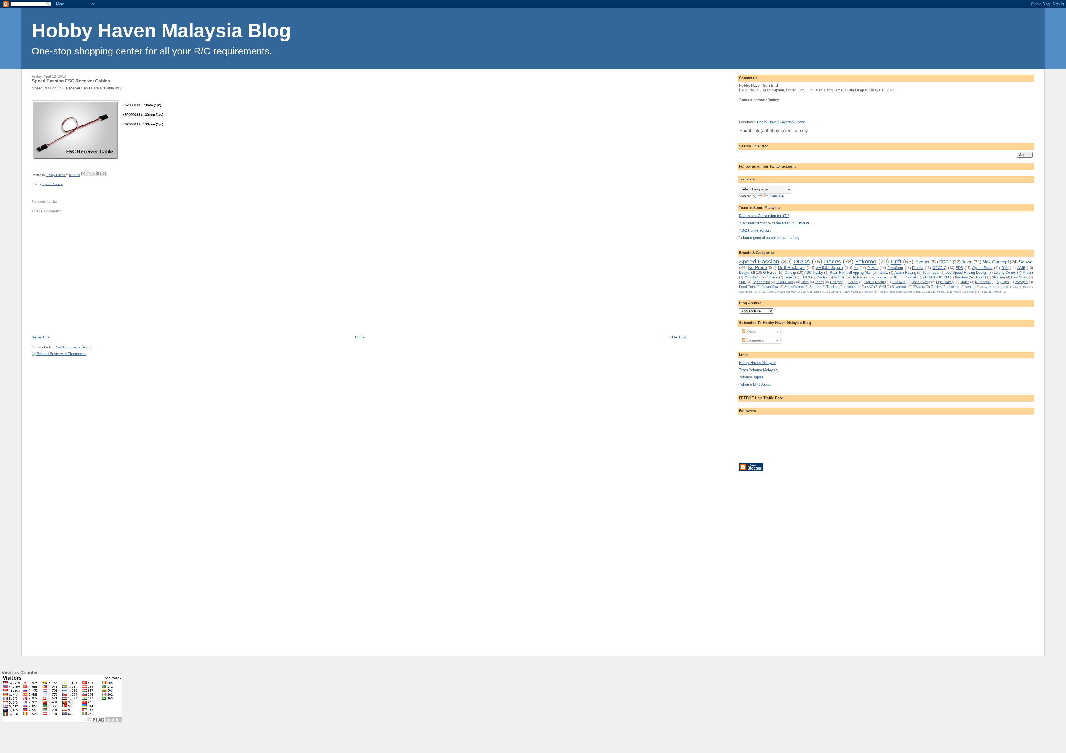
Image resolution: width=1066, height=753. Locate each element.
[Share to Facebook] (99, 173)
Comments (754, 340)
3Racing (998, 277)
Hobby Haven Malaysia (757, 363)
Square (815, 286)
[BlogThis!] (88, 173)
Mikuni (1027, 272)
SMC (742, 282)
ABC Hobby (813, 272)
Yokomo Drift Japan (755, 384)
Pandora (961, 277)
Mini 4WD (752, 277)
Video (958, 291)
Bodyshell (747, 272)
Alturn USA (987, 286)
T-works (833, 291)
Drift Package (791, 267)
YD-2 (970, 291)
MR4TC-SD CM (937, 277)
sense (969, 286)
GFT (1026, 286)
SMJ (882, 286)
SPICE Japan (829, 267)
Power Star (769, 286)
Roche (839, 277)
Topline (880, 277)
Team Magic (850, 291)
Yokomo (865, 261)
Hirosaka (899, 282)
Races (832, 261)
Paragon (1021, 282)
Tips (880, 291)
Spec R (819, 291)
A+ (856, 268)
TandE (883, 272)
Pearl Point (747, 286)
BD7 (1002, 286)
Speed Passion (52, 184)
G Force (769, 272)
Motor (964, 282)
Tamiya (936, 286)
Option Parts (982, 268)
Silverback (899, 286)
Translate (776, 196)
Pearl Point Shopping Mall (850, 272)
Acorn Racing (905, 272)
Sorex (789, 277)
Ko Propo (757, 267)
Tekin (967, 262)
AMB (1021, 268)
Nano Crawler (787, 291)
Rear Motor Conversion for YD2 (764, 216)
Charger (836, 282)
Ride (1005, 268)
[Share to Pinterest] (104, 173)
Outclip (790, 272)
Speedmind (761, 282)
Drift (896, 261)
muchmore (852, 286)
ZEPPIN (980, 277)
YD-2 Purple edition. (755, 230)
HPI (760, 291)
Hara (770, 291)
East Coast (1019, 277)
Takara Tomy (785, 282)
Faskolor (912, 277)
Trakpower (895, 291)
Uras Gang (914, 291)
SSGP (945, 262)
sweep (997, 291)
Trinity (819, 282)
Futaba (917, 268)
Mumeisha (983, 282)
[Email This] (83, 173)
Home (359, 337)
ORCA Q (939, 268)
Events (922, 262)
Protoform (895, 268)
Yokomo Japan (751, 377)
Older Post (678, 337)
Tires (805, 282)
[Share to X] (94, 173)
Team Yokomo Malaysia (758, 370)
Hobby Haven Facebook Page (781, 122)
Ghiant (853, 282)
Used (929, 291)
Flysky (1014, 286)
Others (772, 277)
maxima (953, 286)
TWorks (919, 286)
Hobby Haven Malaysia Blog (161, 30)
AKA (870, 286)
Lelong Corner (1005, 272)
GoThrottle (746, 291)
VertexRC (943, 291)
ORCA (801, 261)
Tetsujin (868, 291)
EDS (959, 268)
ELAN (805, 277)
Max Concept (995, 262)
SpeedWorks (794, 286)
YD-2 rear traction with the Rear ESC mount (774, 223)
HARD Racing (875, 282)
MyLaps (1003, 282)
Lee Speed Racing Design (966, 272)
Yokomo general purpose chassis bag (769, 237)
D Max (872, 268)
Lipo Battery (945, 282)
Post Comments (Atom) (73, 347)
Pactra (822, 277)
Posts (750, 331)
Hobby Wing (920, 282)
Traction (832, 286)
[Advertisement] (761, 559)
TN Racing (859, 277)
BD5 (896, 277)
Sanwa (1026, 262)
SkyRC (805, 291)
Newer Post (41, 337)
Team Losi (930, 272)
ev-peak (983, 291)
